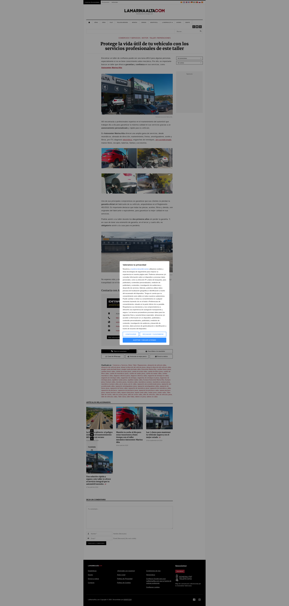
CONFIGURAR (131, 334)
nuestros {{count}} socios (140, 269)
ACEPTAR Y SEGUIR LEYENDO (144, 340)
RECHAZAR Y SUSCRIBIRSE (153, 334)
